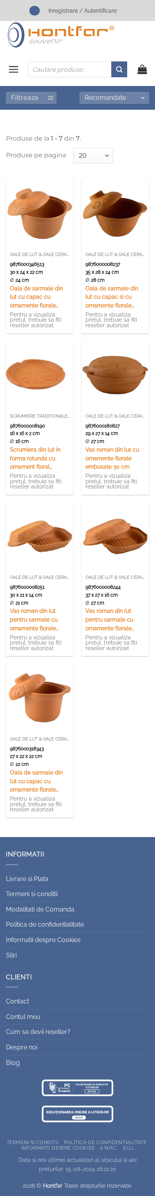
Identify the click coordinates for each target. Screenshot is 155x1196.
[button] (13, 69)
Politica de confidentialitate (45, 924)
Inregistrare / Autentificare (82, 10)
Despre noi (21, 1047)
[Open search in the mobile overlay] (77, 69)
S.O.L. (129, 1148)
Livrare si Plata (27, 879)
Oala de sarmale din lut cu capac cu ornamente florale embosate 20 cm (36, 781)
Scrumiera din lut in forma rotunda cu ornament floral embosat (35, 458)
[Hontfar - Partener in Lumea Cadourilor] (61, 35)
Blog (13, 1062)
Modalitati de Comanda (40, 909)
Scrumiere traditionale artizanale (40, 416)
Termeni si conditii (32, 894)
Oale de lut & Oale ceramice (40, 254)
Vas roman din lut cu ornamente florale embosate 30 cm (112, 458)
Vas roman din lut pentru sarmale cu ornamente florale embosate (34, 620)
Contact (17, 1001)
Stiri (11, 955)
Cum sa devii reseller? (38, 1032)
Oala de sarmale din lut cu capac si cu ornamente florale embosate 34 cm (111, 297)
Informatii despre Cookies (43, 940)
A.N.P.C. (108, 1148)
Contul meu (23, 1017)
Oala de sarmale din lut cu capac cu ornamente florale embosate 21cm (36, 297)
